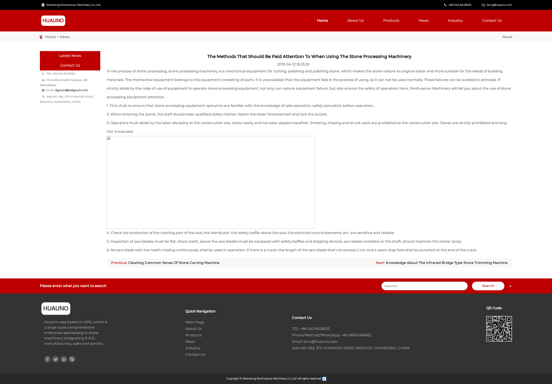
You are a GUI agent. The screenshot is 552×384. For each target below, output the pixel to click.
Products (391, 21)
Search (488, 286)
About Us (355, 21)
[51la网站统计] (324, 378)
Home (322, 21)
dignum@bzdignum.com (71, 90)
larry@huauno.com (499, 4)
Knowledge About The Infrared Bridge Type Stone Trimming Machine (447, 263)
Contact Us (492, 21)
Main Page (194, 322)
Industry (455, 21)
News (423, 21)
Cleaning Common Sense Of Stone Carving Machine (174, 263)
